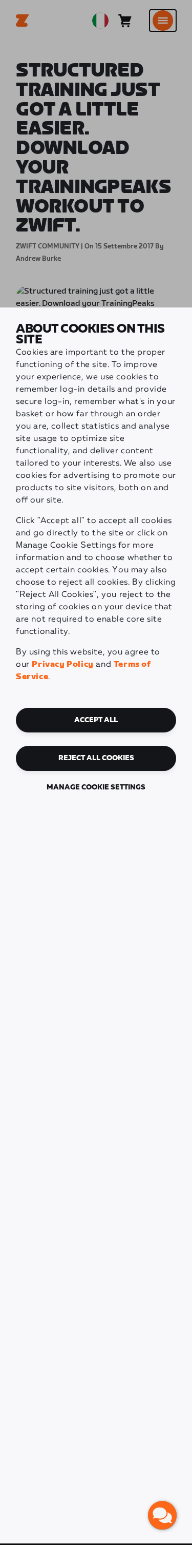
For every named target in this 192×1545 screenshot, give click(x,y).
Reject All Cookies (96, 758)
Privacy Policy (62, 664)
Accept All (96, 720)
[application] (162, 1515)
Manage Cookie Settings (96, 787)
